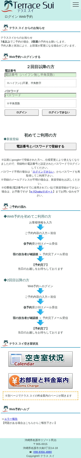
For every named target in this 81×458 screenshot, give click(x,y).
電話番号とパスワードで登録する (40, 146)
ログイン (21, 112)
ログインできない (59, 112)
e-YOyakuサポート (42, 191)
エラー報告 (11, 418)
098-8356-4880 (42, 451)
